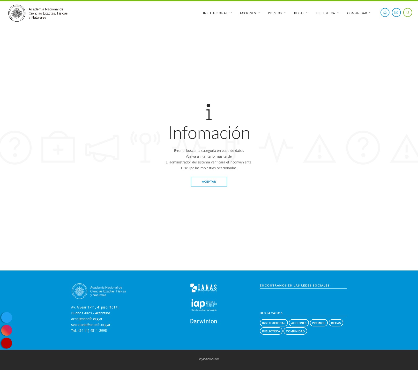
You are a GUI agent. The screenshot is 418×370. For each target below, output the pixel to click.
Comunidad (357, 13)
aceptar (209, 181)
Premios (275, 13)
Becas (299, 13)
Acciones (248, 13)
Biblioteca (325, 13)
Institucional (215, 13)
